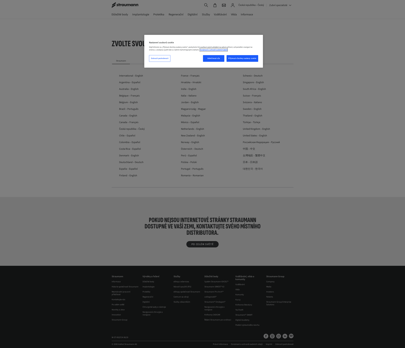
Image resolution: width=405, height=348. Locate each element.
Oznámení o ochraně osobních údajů (213, 49)
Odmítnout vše (213, 58)
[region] (203, 51)
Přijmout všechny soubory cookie (242, 58)
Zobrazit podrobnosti (159, 58)
